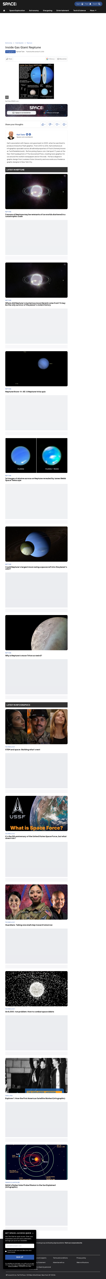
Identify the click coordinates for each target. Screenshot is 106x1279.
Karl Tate (21, 51)
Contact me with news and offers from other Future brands (19, 1251)
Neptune (29, 43)
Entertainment (63, 10)
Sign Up (19, 1257)
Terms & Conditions (13, 1266)
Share (10, 59)
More (92, 10)
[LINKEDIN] (27, 134)
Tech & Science (79, 10)
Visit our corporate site (73, 1243)
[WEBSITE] (30, 134)
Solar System (19, 43)
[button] (96, 4)
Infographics (10, 52)
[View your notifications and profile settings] (90, 4)
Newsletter (63, 59)
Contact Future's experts (37, 1258)
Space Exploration (17, 10)
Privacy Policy (22, 1265)
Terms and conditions (60, 1258)
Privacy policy (81, 1258)
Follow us (52, 59)
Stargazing (47, 10)
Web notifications (83, 1262)
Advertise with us (58, 1262)
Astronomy (34, 10)
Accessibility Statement (37, 1262)
